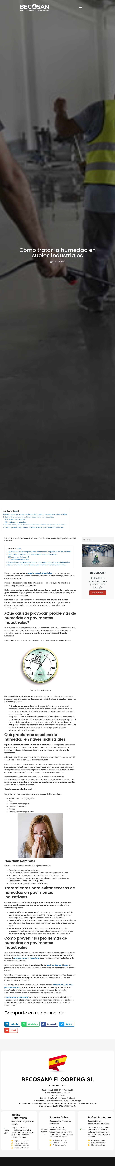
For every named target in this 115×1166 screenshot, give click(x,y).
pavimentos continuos (57, 965)
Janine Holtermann (19, 1116)
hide (16, 511)
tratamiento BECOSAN (17, 997)
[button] (12, 1024)
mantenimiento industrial (26, 958)
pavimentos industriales (40, 573)
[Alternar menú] (80, 7)
